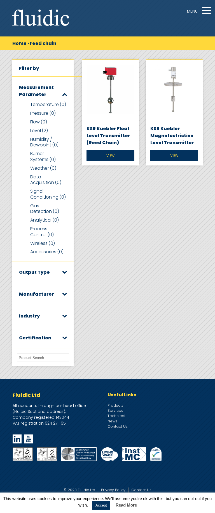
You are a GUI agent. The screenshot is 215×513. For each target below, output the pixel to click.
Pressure (43, 113)
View (110, 155)
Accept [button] (101, 505)
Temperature (48, 104)
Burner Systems (43, 156)
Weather (43, 168)
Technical (116, 415)
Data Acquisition (45, 180)
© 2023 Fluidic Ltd (79, 489)
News (112, 421)
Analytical (44, 220)
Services (115, 410)
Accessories (47, 252)
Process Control (42, 232)
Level (39, 130)
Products (115, 405)
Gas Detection (44, 209)
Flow (38, 122)
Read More (126, 505)
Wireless (42, 243)
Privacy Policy (113, 489)
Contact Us (118, 426)
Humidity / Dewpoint (44, 142)
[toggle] (64, 94)
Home (19, 43)
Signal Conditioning (48, 194)
